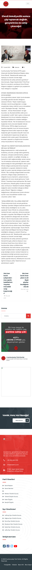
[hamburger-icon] (28, 3)
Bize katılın (19, 420)
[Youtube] (15, 546)
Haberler (17, 67)
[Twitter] (4, 546)
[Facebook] (8, 546)
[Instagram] (11, 546)
